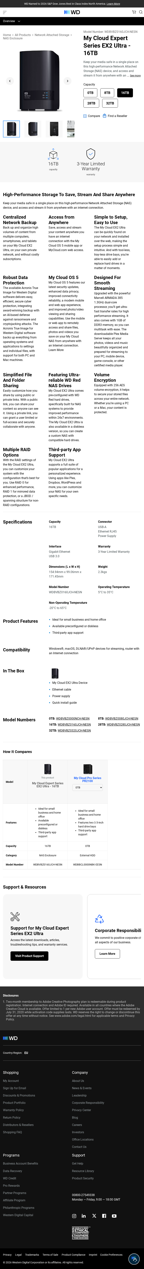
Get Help (77, 1163)
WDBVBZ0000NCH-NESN (72, 718)
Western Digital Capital (18, 1215)
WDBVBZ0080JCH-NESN (121, 718)
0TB (90, 93)
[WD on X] (94, 1216)
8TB (107, 93)
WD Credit (9, 1178)
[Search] (140, 12)
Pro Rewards (11, 1185)
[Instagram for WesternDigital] (74, 1216)
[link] (91, 116)
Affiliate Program (14, 1200)
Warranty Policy (13, 1110)
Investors (78, 1132)
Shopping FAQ (12, 1132)
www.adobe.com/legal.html (73, 1016)
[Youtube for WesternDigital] (114, 1216)
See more (135, 75)
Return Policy (11, 1117)
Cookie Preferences (111, 1254)
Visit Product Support (29, 956)
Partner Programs (14, 1193)
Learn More (113, 3)
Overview (9, 21)
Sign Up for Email (14, 1088)
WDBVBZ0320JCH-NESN (74, 730)
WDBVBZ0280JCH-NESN (123, 724)
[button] (11, 129)
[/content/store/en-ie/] (72, 12)
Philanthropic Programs (18, 1208)
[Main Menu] (5, 12)
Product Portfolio (14, 1103)
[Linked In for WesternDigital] (84, 1216)
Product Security (83, 1178)
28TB (91, 103)
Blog (75, 1117)
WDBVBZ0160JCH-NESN (74, 724)
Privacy (7, 1254)
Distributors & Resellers (18, 1125)
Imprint (93, 1254)
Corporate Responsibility (88, 1103)
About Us (78, 1081)
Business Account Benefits (20, 1163)
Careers (77, 1125)
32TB (110, 103)
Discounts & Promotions (19, 1095)
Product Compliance (73, 1254)
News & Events (82, 1088)
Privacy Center (81, 1110)
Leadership (79, 1095)
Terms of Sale (50, 1254)
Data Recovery (12, 1171)
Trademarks (32, 1254)
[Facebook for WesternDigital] (104, 1216)
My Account (11, 1081)
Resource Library (83, 1171)
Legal (18, 1254)
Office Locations (83, 1139)
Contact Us (79, 1147)
